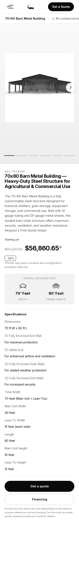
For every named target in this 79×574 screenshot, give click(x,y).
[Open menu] (9, 7)
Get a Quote (61, 6)
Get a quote (39, 486)
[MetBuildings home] (31, 6)
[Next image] (70, 87)
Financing (39, 499)
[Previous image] (8, 87)
